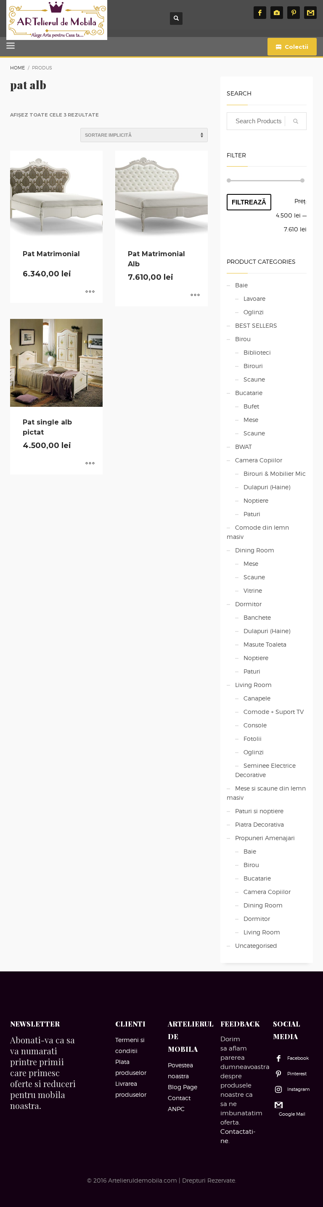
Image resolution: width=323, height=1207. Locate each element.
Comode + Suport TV (274, 711)
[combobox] (267, 121)
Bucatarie (248, 392)
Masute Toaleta (265, 644)
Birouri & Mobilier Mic (275, 473)
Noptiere (256, 500)
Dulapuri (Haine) (267, 487)
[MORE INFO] (90, 292)
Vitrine (253, 590)
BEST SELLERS (256, 325)
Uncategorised (256, 945)
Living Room (253, 684)
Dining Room (254, 550)
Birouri (253, 365)
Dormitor (248, 603)
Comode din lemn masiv (258, 532)
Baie (241, 285)
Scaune (254, 379)
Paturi (252, 513)
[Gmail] (310, 12)
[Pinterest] (293, 12)
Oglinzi (254, 312)
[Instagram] (276, 12)
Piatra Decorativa (259, 824)
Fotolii (253, 738)
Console (255, 725)
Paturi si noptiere (259, 810)
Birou (243, 338)
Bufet (251, 406)
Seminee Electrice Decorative (265, 770)
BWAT (243, 446)
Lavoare (254, 298)
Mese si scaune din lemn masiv (266, 793)
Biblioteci (257, 352)
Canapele (257, 698)
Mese (251, 419)
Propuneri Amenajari (265, 837)
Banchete (257, 617)
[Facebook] (260, 12)
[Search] (296, 121)
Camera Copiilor (258, 460)
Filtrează (249, 202)
